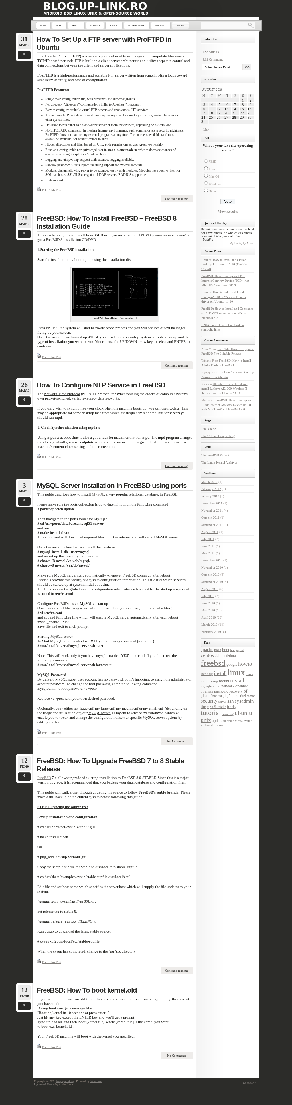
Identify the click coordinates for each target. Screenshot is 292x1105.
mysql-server (210, 686)
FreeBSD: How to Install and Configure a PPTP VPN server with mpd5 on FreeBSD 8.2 (227, 313)
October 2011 (210, 517)
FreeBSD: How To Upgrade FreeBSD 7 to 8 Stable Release (110, 765)
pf (245, 691)
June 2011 (208, 546)
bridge (234, 650)
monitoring (209, 681)
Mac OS (214, 176)
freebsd (213, 662)
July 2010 (207, 596)
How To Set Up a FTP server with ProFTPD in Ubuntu (104, 43)
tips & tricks (216, 707)
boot (225, 649)
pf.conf (206, 696)
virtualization (243, 720)
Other (212, 191)
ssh (230, 701)
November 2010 (212, 567)
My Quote (235, 243)
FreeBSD (44, 778)
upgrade (228, 720)
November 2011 (212, 510)
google (231, 664)
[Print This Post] (39, 190)
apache (207, 649)
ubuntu (243, 713)
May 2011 (208, 553)
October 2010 (210, 574)
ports (235, 696)
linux (236, 672)
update (217, 721)
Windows (215, 184)
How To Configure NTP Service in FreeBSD (101, 385)
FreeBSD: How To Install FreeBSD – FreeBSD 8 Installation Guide (106, 222)
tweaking (228, 714)
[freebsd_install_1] (115, 314)
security (209, 701)
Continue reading (176, 198)
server (222, 701)
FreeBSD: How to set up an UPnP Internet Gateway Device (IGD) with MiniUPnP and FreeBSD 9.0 (225, 280)
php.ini (217, 695)
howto (245, 664)
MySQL (98, 494)
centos (207, 655)
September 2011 (212, 524)
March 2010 (209, 624)
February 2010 (211, 631)
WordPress (96, 1081)
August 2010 (209, 589)
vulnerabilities (212, 725)
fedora (231, 656)
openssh (207, 691)
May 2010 (208, 610)
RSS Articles (211, 51)
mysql (237, 680)
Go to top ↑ (249, 1082)
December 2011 (211, 503)
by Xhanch (249, 243)
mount (224, 681)
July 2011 (207, 539)
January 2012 (210, 496)
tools (231, 706)
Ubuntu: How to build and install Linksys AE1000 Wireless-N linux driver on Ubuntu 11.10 (223, 297)
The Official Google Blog (218, 436)
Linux (213, 169)
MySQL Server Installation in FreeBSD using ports (111, 485)
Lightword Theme (44, 1084)
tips (203, 706)
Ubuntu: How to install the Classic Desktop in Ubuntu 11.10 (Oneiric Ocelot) (224, 264)
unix (206, 720)
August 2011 (209, 532)
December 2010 (211, 560)
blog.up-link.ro (65, 1081)
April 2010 (208, 617)
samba (251, 695)
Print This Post (51, 190)
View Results (228, 211)
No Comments (176, 741)
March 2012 (209, 482)
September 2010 (212, 581)
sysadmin (244, 701)
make (249, 674)
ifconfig (207, 674)
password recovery (228, 691)
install (220, 673)
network (227, 686)
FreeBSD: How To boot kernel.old (87, 990)
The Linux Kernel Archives (219, 462)
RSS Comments (213, 59)
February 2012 (211, 489)
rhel (243, 696)
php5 (227, 696)
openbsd (241, 686)
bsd (242, 650)
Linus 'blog (208, 428)
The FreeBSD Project (215, 455)
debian (220, 655)
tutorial (211, 712)
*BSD (212, 161)
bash (217, 650)
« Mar (205, 129)
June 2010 (208, 603)
